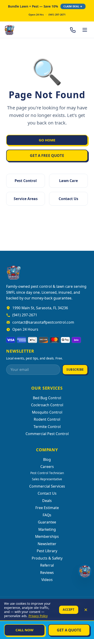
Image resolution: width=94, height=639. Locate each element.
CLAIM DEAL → (72, 6)
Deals (47, 500)
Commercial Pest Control (47, 433)
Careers (47, 466)
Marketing (47, 529)
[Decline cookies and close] (86, 610)
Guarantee (47, 522)
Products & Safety (47, 558)
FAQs (47, 515)
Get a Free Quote (47, 155)
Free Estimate (47, 507)
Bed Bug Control (47, 397)
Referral (47, 565)
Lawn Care (68, 180)
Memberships (47, 536)
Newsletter (47, 543)
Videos (47, 579)
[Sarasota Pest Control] (21, 30)
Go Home (47, 140)
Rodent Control (47, 419)
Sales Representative (47, 479)
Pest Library (47, 550)
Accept (68, 609)
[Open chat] (85, 571)
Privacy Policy (38, 616)
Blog (47, 459)
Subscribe (75, 369)
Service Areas (26, 198)
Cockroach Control (47, 404)
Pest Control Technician (47, 473)
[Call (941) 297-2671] (73, 30)
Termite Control (47, 426)
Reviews (47, 572)
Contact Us (68, 198)
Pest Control (26, 180)
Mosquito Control (47, 412)
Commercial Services (47, 486)
